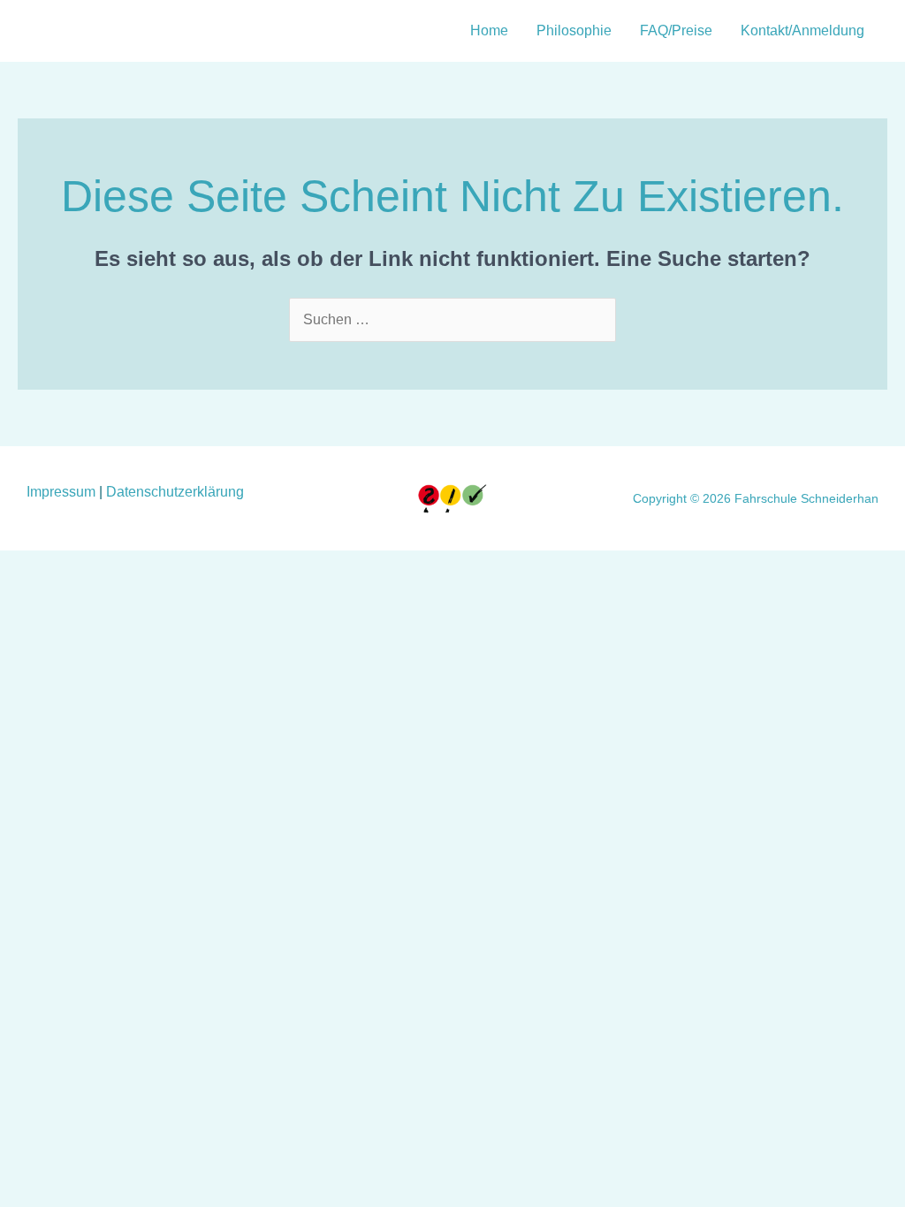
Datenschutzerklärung (175, 491)
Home (489, 30)
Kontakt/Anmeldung (802, 30)
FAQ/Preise (676, 30)
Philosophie (574, 30)
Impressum (63, 491)
